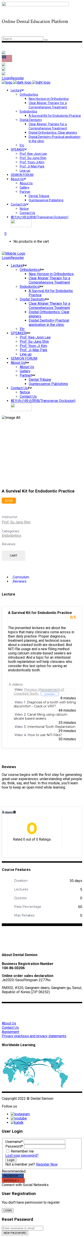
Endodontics (11, 535)
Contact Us (10, 1027)
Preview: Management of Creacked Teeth (39, 692)
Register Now (47, 1164)
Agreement (10, 1032)
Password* (14, 1146)
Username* (14, 1142)
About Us (9, 1023)
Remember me (22, 1151)
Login (6, 78)
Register (17, 78)
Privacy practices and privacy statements (34, 1036)
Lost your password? (22, 1155)
